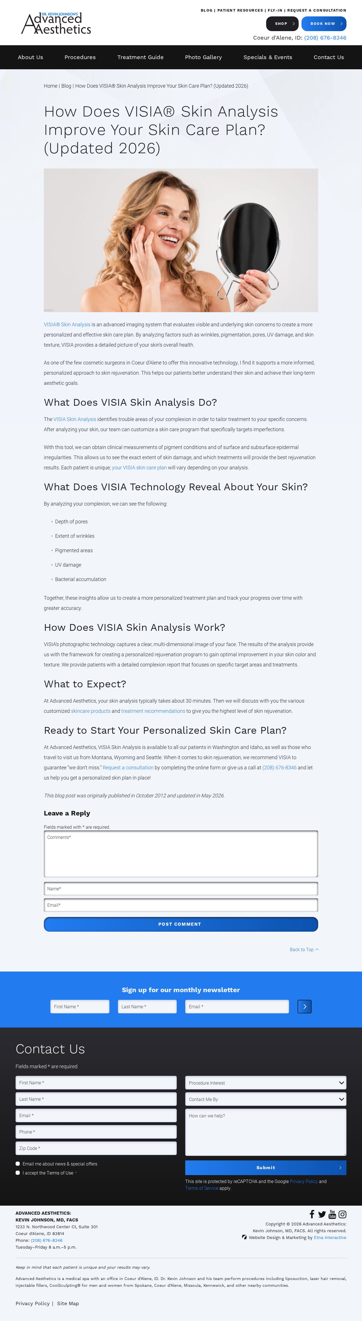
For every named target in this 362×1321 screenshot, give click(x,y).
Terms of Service (201, 1188)
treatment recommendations (153, 710)
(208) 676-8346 (47, 1240)
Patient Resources (240, 10)
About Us (30, 57)
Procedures (80, 57)
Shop (281, 23)
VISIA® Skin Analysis (67, 324)
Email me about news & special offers (60, 1164)
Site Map (68, 1303)
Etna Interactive (330, 1237)
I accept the (35, 1173)
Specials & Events (268, 57)
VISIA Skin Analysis (74, 419)
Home (50, 85)
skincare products (91, 710)
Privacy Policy (304, 1181)
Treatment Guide (140, 57)
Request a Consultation (316, 10)
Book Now (323, 23)
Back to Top (302, 949)
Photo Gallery (203, 57)
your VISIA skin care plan (139, 467)
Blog (207, 10)
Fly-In (275, 10)
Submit (266, 1167)
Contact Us (329, 57)
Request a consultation (128, 767)
